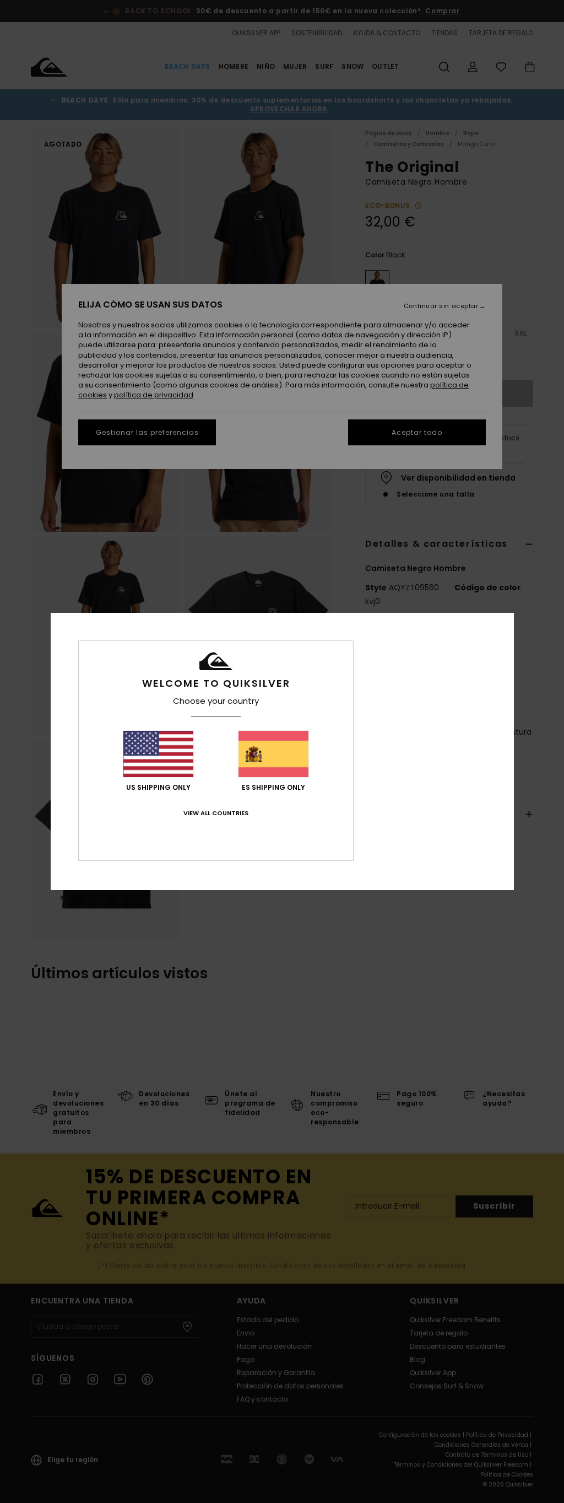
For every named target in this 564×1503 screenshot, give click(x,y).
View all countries (215, 813)
